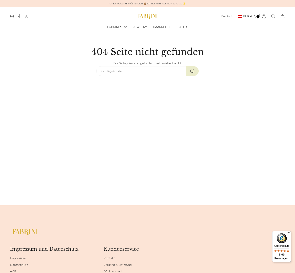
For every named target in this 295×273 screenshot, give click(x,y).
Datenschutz (19, 264)
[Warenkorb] (282, 16)
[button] (140, 27)
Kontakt (109, 258)
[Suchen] (192, 71)
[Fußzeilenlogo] (25, 231)
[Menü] (288, 233)
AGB (13, 271)
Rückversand (113, 271)
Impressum (18, 258)
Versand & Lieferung (118, 264)
